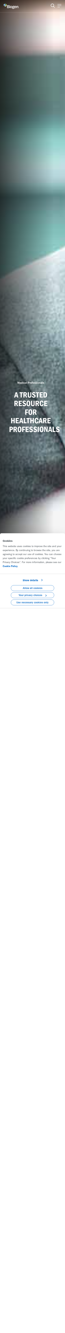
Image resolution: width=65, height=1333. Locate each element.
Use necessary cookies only (32, 602)
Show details (30, 580)
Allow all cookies (32, 588)
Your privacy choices (30, 595)
